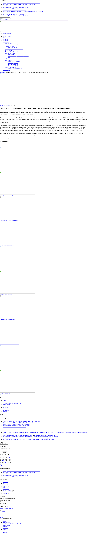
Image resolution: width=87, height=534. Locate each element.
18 (4, 461)
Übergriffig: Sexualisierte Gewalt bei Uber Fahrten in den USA (16, 6)
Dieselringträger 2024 (13, 66)
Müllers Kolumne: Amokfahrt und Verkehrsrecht (13, 14)
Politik (4, 487)
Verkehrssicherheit (7, 33)
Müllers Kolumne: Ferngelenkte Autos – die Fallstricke (46, 436)
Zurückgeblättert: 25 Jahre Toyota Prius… (8, 319)
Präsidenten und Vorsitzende (14, 45)
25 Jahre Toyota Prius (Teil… (6, 269)
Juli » (4, 465)
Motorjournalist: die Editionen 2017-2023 (12, 403)
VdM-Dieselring (8, 60)
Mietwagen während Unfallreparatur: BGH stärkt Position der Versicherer (19, 4)
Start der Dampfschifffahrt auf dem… (7, 170)
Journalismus (5, 39)
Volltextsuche (6, 410)
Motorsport (5, 40)
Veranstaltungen (6, 70)
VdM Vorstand (8, 43)
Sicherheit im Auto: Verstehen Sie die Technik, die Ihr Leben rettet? (18, 435)
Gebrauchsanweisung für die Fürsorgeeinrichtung (18, 56)
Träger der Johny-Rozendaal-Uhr (15, 68)
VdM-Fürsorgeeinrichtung (10, 53)
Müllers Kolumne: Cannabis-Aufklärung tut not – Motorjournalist (17, 439)
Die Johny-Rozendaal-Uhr (10, 67)
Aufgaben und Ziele (9, 46)
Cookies (4, 409)
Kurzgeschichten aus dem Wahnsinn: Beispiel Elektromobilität (16, 15)
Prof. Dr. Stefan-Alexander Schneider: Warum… (9, 344)
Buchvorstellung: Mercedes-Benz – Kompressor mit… (11, 368)
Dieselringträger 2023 (13, 64)
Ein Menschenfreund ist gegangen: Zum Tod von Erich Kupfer (16, 7)
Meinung (4, 483)
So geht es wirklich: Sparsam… (6, 294)
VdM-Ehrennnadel (9, 59)
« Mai (1, 465)
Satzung (9, 57)
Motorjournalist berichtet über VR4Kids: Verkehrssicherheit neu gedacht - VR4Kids (21, 438)
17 (2, 461)
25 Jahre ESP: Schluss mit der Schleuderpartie (44, 435)
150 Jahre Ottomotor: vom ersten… (7, 245)
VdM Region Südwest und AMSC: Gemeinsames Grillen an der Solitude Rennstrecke (21, 3)
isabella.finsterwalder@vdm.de (7, 508)
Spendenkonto (11, 54)
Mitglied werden (8, 50)
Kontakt (4, 400)
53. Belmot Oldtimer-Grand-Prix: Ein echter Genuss (14, 10)
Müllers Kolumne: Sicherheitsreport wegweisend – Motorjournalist (17, 436)
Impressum (5, 406)
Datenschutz (5, 407)
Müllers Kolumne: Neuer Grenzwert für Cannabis (43, 439)
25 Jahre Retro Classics (5, 393)
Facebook (5, 411)
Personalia (5, 35)
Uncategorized (6, 489)
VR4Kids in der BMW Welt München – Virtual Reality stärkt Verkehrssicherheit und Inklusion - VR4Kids (26, 432)
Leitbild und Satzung (12, 47)
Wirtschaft (5, 38)
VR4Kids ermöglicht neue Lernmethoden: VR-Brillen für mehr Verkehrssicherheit (59, 438)
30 (0, 464)
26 (5, 462)
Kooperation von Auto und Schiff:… (7, 195)
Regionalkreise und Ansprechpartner (13, 52)
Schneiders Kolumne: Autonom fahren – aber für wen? (14, 8)
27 (7, 462)
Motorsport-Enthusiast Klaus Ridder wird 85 (13, 13)
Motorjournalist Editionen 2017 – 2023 (14, 49)
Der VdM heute (6, 42)
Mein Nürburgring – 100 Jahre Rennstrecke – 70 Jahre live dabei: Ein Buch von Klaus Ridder (23, 11)
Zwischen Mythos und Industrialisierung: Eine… (9, 220)
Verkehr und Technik (7, 36)
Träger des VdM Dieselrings (14, 61)
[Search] (10, 18)
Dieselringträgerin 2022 (13, 63)
